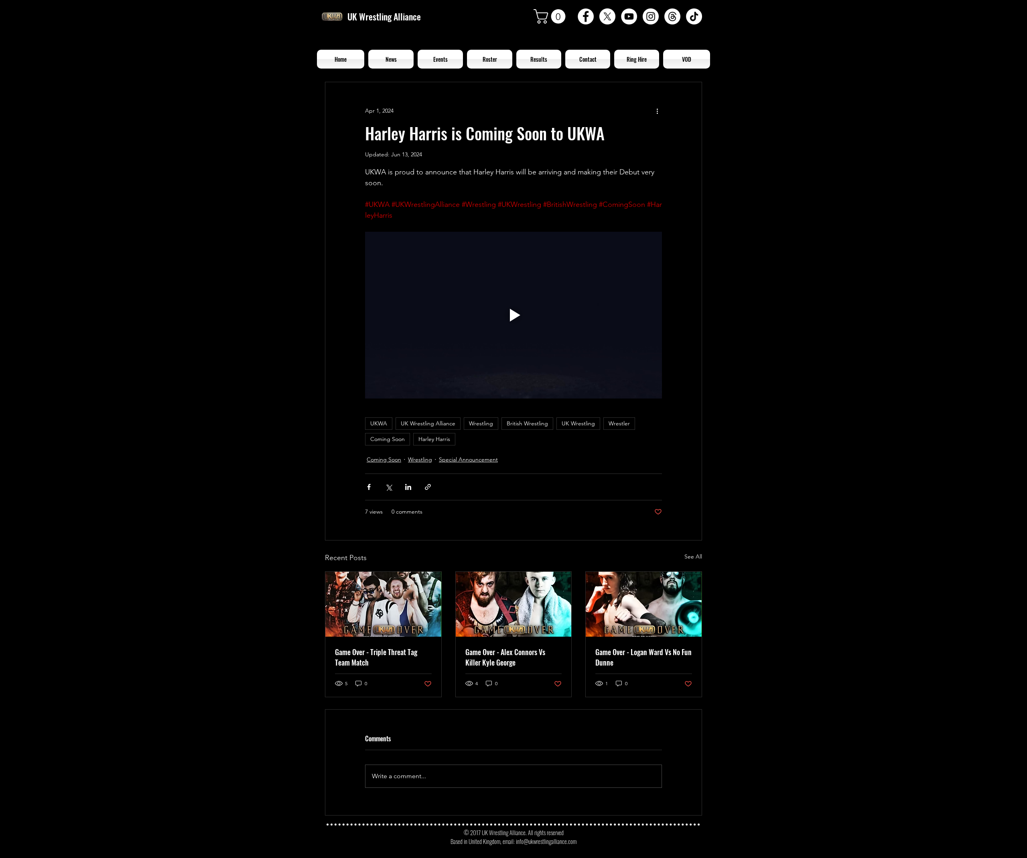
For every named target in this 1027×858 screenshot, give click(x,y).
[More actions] (657, 111)
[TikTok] (694, 16)
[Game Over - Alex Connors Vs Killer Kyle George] (514, 604)
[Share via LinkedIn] (408, 487)
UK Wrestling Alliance (428, 423)
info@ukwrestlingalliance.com (546, 841)
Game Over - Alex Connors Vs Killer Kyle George (505, 657)
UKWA (378, 423)
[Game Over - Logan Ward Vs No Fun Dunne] (644, 604)
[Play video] (513, 315)
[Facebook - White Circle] (586, 16)
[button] (551, 16)
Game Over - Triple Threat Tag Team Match (376, 657)
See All (693, 556)
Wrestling (481, 423)
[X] (607, 16)
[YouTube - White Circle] (629, 16)
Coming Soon (387, 439)
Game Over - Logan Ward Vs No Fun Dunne (643, 657)
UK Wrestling (578, 423)
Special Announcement (468, 459)
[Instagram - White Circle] (651, 16)
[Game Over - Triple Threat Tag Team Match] (383, 604)
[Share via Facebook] (369, 487)
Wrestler (619, 423)
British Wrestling (527, 423)
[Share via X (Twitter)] (388, 487)
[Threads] (672, 16)
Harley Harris (434, 439)
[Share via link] (428, 487)
